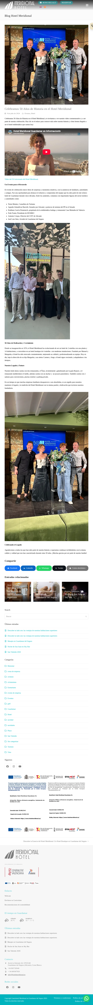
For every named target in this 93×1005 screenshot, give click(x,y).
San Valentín (12, 736)
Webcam (8, 896)
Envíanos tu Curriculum (13, 900)
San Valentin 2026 (14, 652)
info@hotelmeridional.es (16, 975)
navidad (10, 720)
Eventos (27, 113)
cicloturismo (12, 682)
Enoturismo (12, 688)
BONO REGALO (49, 3)
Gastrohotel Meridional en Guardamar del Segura (27, 998)
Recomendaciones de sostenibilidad (17, 905)
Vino (9, 752)
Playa (10, 731)
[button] (87, 5)
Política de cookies (81, 1001)
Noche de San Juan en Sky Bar (19, 647)
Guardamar (12, 709)
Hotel (33, 113)
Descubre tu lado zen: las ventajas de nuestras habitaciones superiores (32, 630)
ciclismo (10, 677)
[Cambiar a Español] (45, 7)
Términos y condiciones (62, 998)
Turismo (10, 747)
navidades (11, 725)
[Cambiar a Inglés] (40, 7)
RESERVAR (66, 3)
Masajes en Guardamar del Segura (20, 641)
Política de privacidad (80, 998)
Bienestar (11, 666)
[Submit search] (86, 616)
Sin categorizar (13, 741)
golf (9, 704)
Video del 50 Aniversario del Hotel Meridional (21, 179)
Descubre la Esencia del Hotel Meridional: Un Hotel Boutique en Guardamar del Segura (55, 841)
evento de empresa (14, 693)
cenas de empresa (14, 671)
